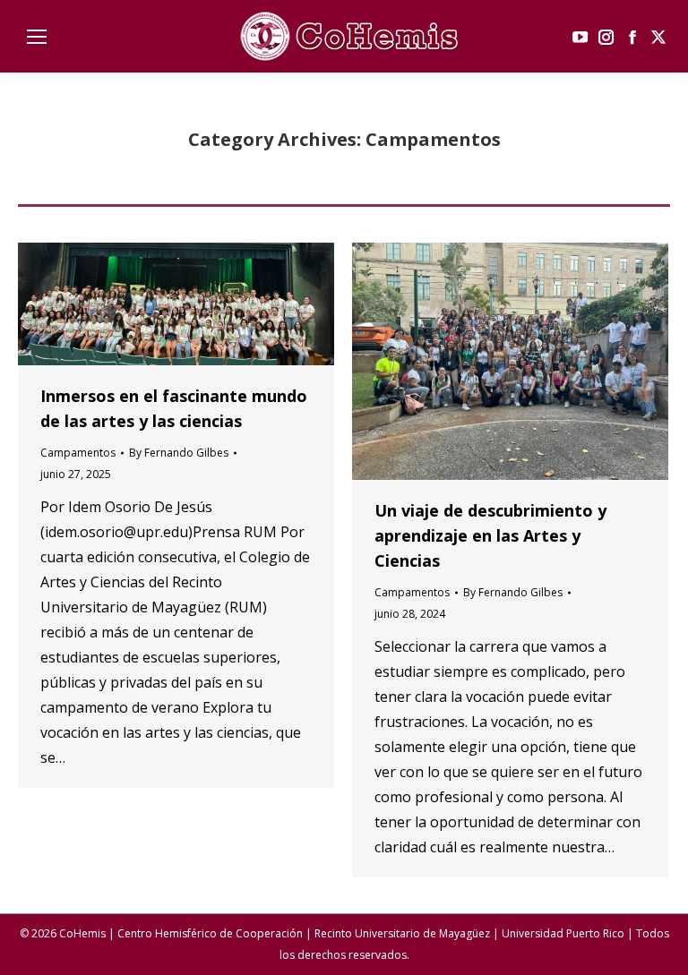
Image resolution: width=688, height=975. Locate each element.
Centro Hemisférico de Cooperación (210, 933)
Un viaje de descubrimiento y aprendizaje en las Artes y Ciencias (490, 535)
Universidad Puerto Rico (563, 933)
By (178, 452)
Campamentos (78, 452)
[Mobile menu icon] (37, 36)
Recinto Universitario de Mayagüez (402, 933)
